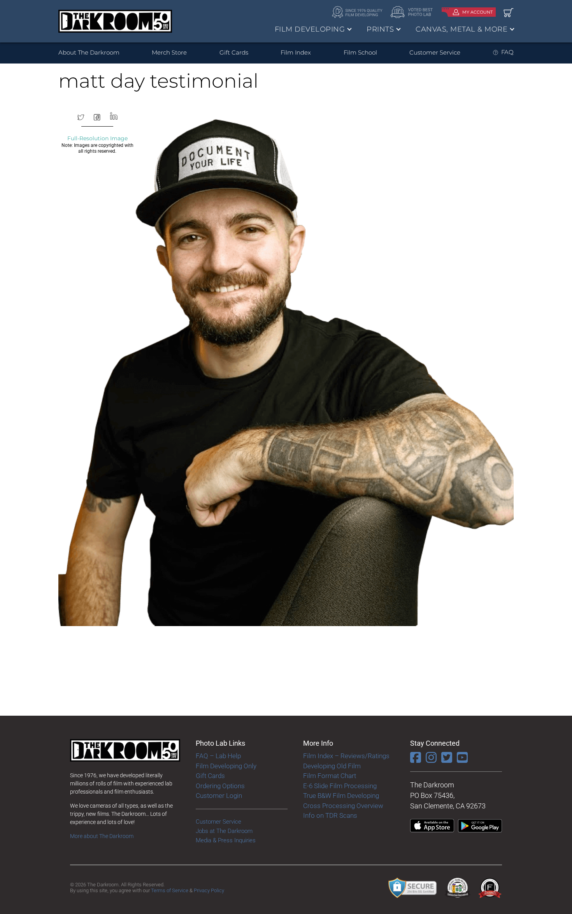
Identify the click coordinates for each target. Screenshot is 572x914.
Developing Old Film (332, 766)
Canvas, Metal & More (461, 29)
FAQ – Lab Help (218, 756)
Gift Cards (233, 52)
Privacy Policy (209, 890)
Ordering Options (220, 786)
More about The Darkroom (101, 836)
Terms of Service (169, 890)
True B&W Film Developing (341, 795)
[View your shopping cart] (509, 12)
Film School (360, 52)
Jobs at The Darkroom (224, 831)
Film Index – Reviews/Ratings (346, 756)
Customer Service (434, 52)
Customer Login (219, 795)
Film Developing (310, 29)
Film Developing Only (226, 766)
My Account (477, 12)
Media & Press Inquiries (226, 840)
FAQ (507, 52)
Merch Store (169, 52)
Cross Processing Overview (343, 806)
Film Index (296, 52)
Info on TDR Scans (330, 815)
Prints (380, 29)
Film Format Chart (329, 776)
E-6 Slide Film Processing (340, 786)
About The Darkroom (88, 52)
